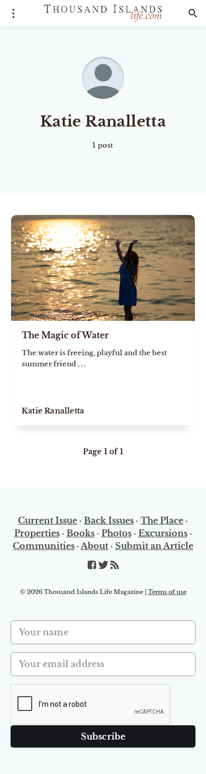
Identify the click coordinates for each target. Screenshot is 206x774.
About (94, 546)
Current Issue (47, 520)
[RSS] (114, 565)
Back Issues (109, 520)
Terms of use (167, 592)
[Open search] (193, 13)
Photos (116, 533)
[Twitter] (104, 565)
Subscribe (103, 736)
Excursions (163, 533)
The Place (162, 520)
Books (81, 533)
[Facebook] (93, 565)
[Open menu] (13, 13)
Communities (43, 546)
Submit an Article (154, 546)
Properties (37, 533)
